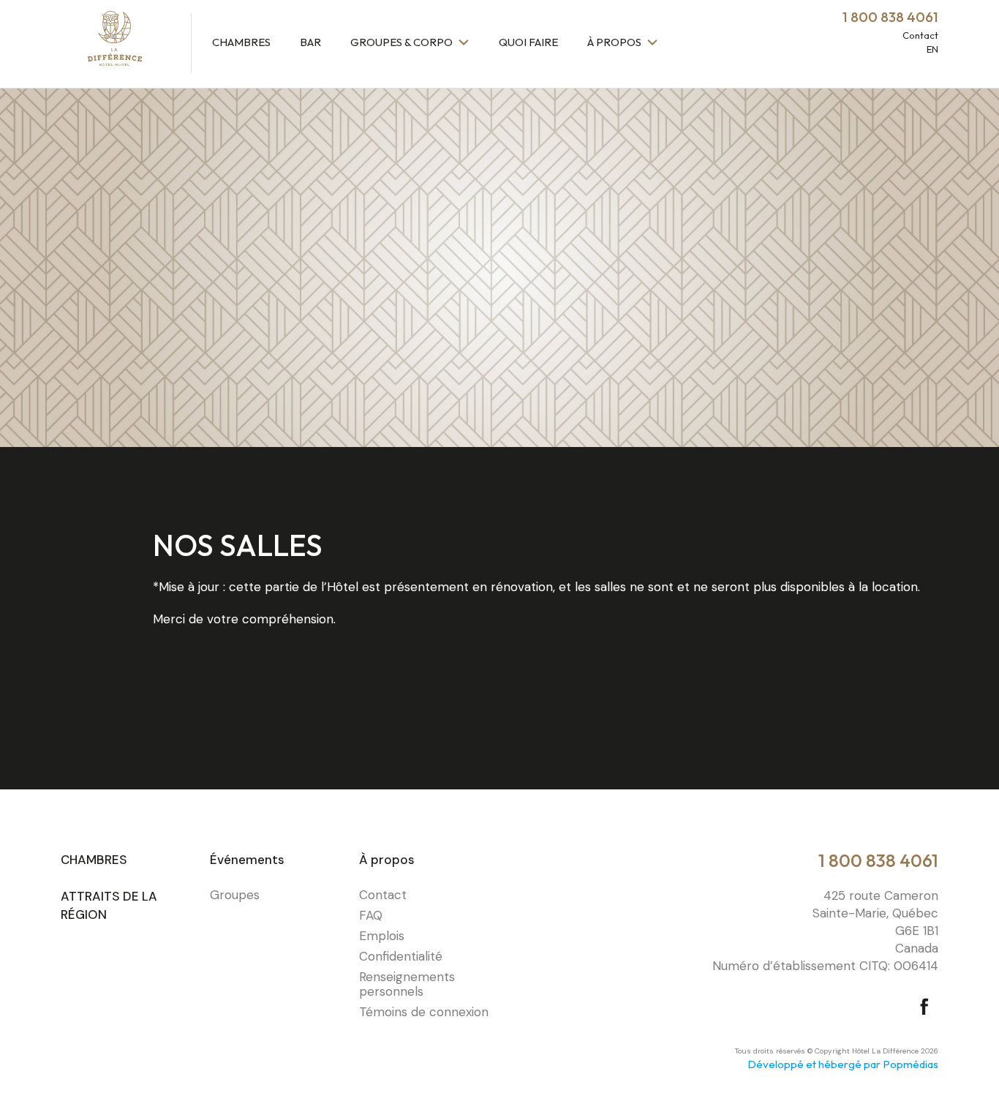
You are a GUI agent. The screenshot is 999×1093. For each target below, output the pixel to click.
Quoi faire (528, 42)
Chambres (241, 42)
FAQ (370, 915)
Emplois (381, 935)
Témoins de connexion (424, 1011)
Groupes (235, 894)
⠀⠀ (516, 875)
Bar (310, 42)
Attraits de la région (109, 905)
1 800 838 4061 (878, 860)
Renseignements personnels (407, 984)
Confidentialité (400, 956)
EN (932, 49)
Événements (247, 860)
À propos (615, 42)
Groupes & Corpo (402, 42)
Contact (920, 35)
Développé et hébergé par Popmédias (842, 1064)
